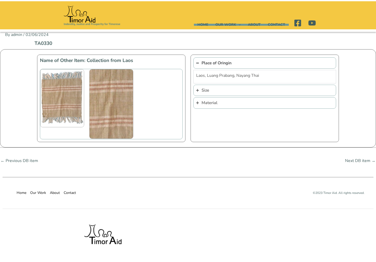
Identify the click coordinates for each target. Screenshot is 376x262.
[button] (238, 25)
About (254, 25)
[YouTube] (312, 23)
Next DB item (360, 161)
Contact (276, 25)
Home (202, 25)
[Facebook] (298, 23)
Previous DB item (19, 161)
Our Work (225, 25)
